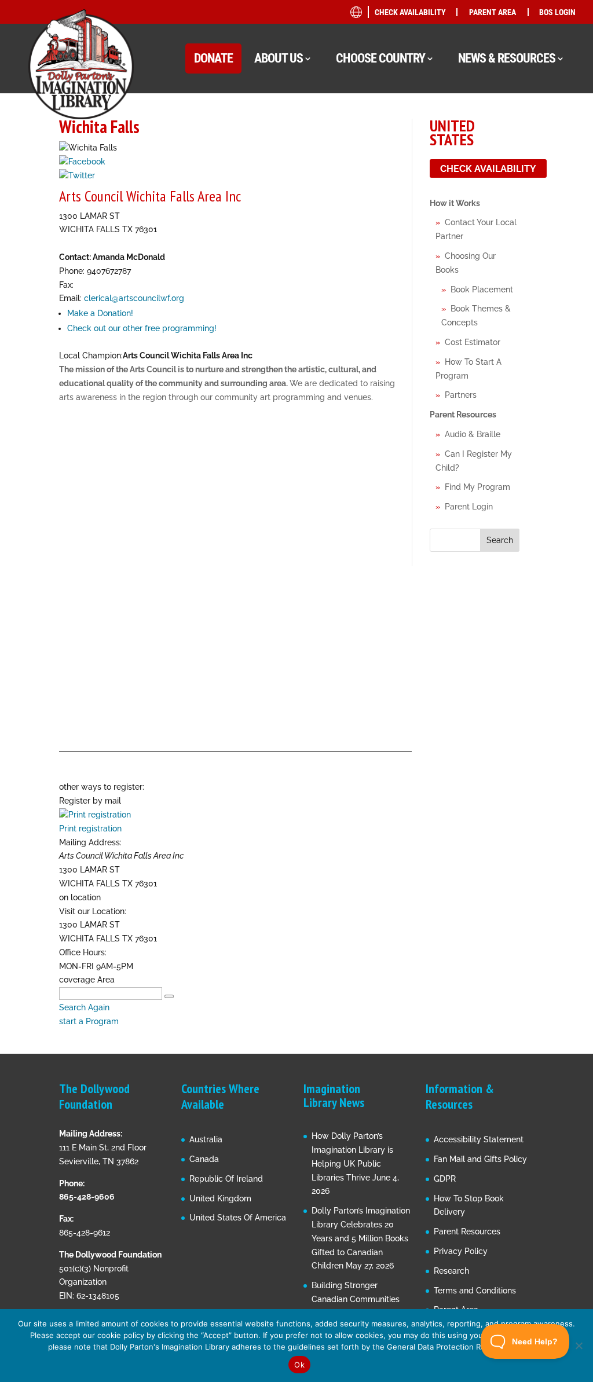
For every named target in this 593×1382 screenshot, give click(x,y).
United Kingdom (220, 1198)
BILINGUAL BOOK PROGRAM (488, 147)
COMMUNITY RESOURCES (483, 169)
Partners (461, 394)
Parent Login (469, 506)
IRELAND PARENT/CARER (494, 276)
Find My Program (477, 487)
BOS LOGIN (557, 12)
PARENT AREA (492, 12)
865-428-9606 (87, 1196)
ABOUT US (278, 58)
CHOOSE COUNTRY (380, 58)
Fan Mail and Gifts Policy (480, 1159)
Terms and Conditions (475, 1290)
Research (451, 1270)
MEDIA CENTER (463, 213)
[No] (578, 1345)
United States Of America (237, 1217)
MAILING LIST (461, 191)
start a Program (89, 1021)
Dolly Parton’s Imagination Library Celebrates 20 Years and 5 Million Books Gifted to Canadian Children (361, 1238)
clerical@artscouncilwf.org (134, 298)
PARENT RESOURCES (474, 235)
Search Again (84, 1007)
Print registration (90, 828)
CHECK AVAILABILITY (410, 12)
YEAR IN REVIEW (465, 301)
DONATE (213, 58)
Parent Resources (463, 414)
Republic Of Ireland (226, 1178)
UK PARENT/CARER (482, 254)
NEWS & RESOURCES (506, 58)
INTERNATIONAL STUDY (479, 345)
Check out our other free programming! (142, 328)
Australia (205, 1139)
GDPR (445, 1178)
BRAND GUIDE (461, 125)
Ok (299, 1364)
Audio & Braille (472, 434)
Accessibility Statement (479, 1139)
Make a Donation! (100, 313)
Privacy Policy (461, 1251)
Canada (204, 1159)
